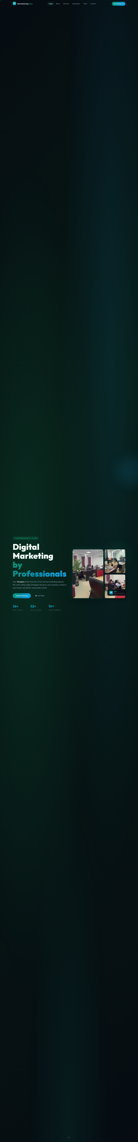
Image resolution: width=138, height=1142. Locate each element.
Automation (76, 4)
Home (51, 4)
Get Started (117, 4)
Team (85, 4)
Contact (93, 4)
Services (66, 4)
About (58, 4)
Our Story (41, 596)
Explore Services (22, 596)
